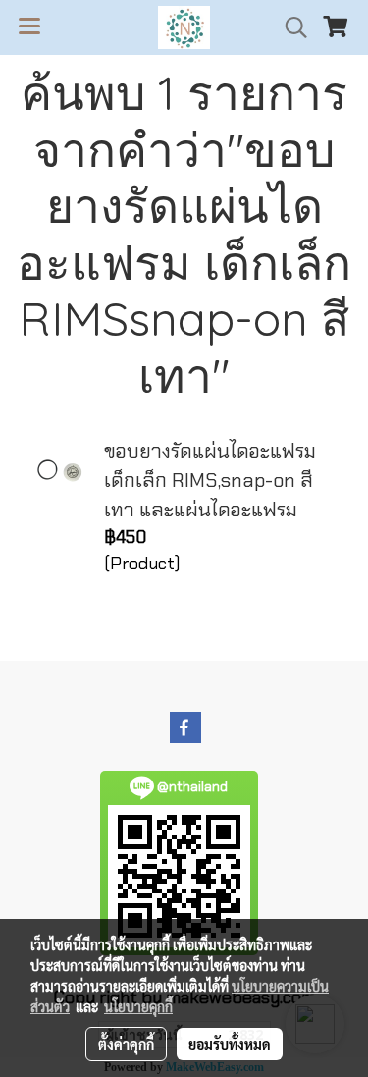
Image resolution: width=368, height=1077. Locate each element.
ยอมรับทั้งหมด (229, 1043)
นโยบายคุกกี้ (138, 1006)
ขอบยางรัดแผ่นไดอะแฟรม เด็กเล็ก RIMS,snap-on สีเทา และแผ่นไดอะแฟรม (210, 480)
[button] (289, 27)
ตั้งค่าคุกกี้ (126, 1043)
